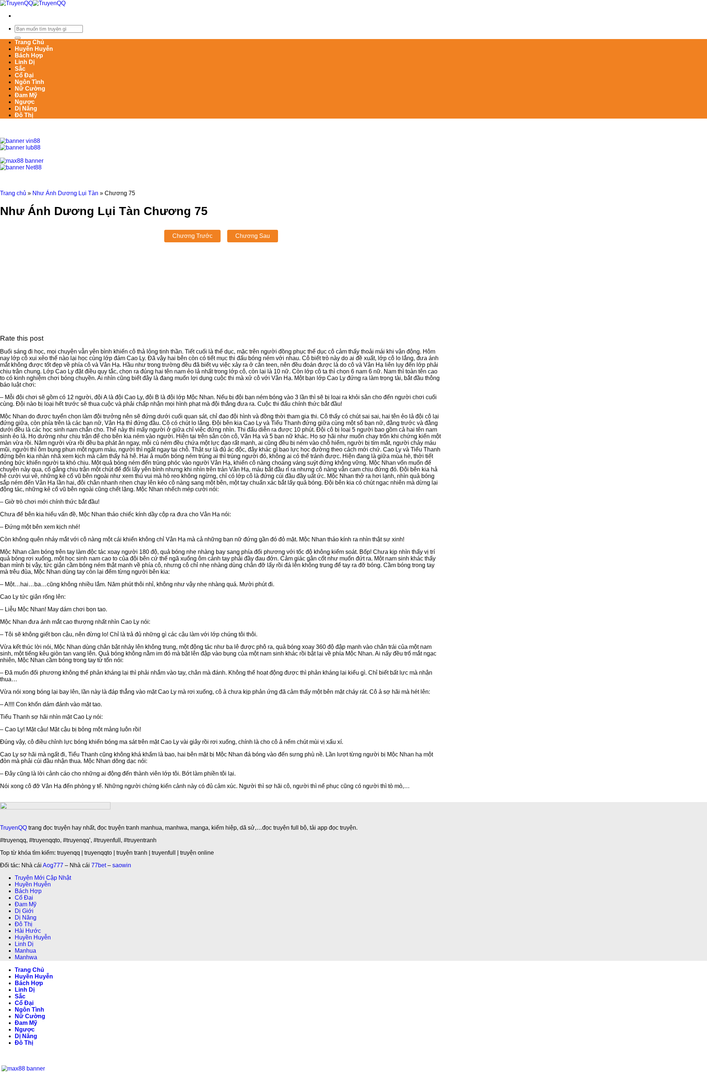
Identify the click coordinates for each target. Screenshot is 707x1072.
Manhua (25, 951)
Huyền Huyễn (34, 49)
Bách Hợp (29, 55)
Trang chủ (13, 193)
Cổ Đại (24, 75)
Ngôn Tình (29, 82)
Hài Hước (28, 931)
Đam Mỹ (26, 95)
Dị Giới (24, 911)
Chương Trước (192, 236)
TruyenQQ (13, 828)
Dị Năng (26, 108)
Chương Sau (252, 236)
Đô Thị (24, 115)
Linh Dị (25, 62)
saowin (121, 865)
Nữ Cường (30, 88)
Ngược (25, 102)
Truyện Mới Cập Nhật (43, 878)
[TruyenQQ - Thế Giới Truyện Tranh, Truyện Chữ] (33, 3)
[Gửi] (18, 38)
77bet (98, 865)
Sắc (20, 69)
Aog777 (53, 865)
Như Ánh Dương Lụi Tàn (65, 193)
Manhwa (26, 957)
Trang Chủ (29, 42)
